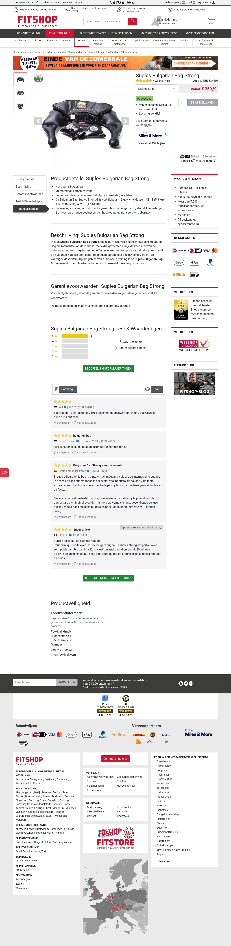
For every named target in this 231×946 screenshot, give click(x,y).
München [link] (71, 808)
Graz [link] (18, 842)
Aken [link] (18, 792)
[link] (179, 250)
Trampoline (163, 783)
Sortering (67, 389)
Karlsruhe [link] (57, 804)
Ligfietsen (162, 810)
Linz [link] (49, 842)
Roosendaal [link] (22, 783)
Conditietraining (28, 33)
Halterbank (163, 792)
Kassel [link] (67, 804)
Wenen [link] (68, 842)
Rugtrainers (163, 840)
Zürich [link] (44, 851)
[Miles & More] (198, 732)
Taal (190, 2)
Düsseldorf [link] (22, 800)
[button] (20, 79)
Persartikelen (124, 807)
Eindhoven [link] (62, 779)
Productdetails (25, 179)
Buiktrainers (163, 836)
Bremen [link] (46, 796)
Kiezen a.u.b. (146, 89)
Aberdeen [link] (21, 829)
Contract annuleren (115, 758)
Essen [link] (43, 800)
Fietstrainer (163, 818)
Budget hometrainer (168, 814)
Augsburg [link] (27, 792)
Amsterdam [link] (22, 779)
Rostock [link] (59, 811)
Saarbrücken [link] (23, 815)
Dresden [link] (69, 796)
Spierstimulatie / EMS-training (173, 849)
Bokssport (162, 805)
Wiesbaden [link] (61, 815)
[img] (166, 134)
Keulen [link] (29, 808)
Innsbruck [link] (27, 842)
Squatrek (162, 827)
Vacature (67, 2)
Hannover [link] (32, 804)
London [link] (30, 832)
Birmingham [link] (42, 829)
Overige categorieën (200, 33)
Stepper (161, 823)
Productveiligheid (27, 208)
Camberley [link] (56, 829)
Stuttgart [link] (48, 815)
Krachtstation (164, 779)
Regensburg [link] (47, 811)
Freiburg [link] (64, 800)
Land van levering (172, 2)
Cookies (91, 781)
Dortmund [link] (58, 796)
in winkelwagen (203, 102)
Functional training (167, 832)
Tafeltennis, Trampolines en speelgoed (106, 33)
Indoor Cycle (164, 796)
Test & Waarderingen (29, 201)
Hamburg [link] (21, 804)
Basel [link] (19, 851)
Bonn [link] (66, 792)
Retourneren (94, 790)
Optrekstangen (165, 845)
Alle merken (163, 861)
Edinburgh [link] (68, 829)
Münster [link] (20, 811)
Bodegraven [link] (36, 779)
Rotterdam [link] (36, 783)
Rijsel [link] (18, 869)
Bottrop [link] (20, 796)
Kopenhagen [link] (23, 879)
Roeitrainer (163, 774)
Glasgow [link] (20, 832)
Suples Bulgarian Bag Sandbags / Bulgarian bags (113, 52)
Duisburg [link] (34, 800)
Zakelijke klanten (51, 2)
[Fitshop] (38, 21)
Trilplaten (162, 854)
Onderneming (23, 2)
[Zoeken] (132, 21)
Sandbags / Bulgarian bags (70, 52)
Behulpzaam (63, 422)
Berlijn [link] (37, 792)
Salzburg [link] (58, 842)
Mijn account (204, 2)
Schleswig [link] (36, 815)
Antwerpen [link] (22, 860)
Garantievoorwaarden (29, 194)
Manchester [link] (42, 832)
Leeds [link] (30, 829)
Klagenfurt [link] (40, 842)
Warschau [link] (21, 888)
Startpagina (18, 52)
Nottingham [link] (57, 832)
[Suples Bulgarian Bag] (38, 78)
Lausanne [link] (34, 851)
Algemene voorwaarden (100, 776)
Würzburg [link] (21, 819)
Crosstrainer (164, 761)
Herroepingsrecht (126, 785)
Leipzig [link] (38, 808)
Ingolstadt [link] (45, 804)
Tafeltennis (163, 787)
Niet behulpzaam (86, 422)
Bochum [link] (57, 792)
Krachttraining (59, 33)
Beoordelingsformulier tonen (108, 368)
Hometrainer (164, 765)
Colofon (36, 2)
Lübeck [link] (47, 808)
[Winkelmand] (212, 21)
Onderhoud (123, 816)
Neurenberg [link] (32, 811)
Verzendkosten (95, 785)
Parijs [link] (25, 869)
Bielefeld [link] (47, 792)
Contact (78, 2)
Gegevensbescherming (129, 776)
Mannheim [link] (58, 808)
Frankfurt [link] (53, 800)
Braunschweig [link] (33, 796)
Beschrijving (23, 186)
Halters (49, 52)
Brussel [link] (33, 860)
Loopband (162, 770)
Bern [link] (25, 851)
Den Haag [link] (49, 779)
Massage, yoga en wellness (159, 33)
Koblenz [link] (20, 808)
